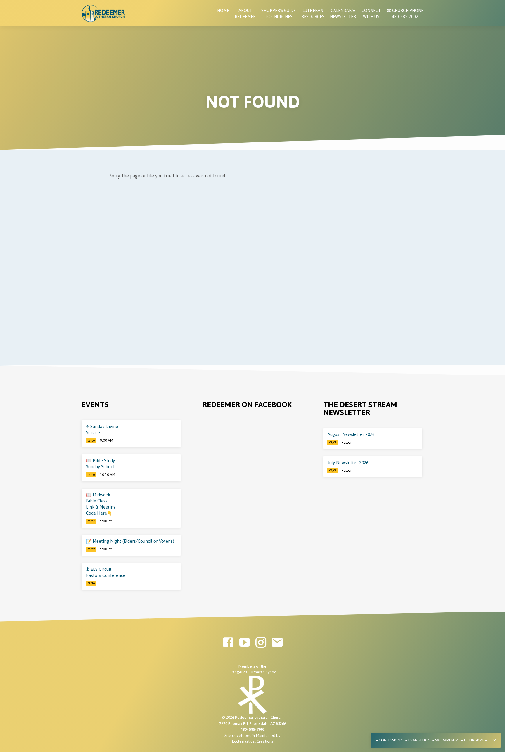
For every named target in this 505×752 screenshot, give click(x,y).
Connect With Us (371, 13)
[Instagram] (260, 642)
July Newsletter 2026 (348, 462)
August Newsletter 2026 (351, 434)
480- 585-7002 (253, 729)
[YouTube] (244, 642)
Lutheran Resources (312, 13)
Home (223, 10)
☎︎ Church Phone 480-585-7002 (404, 13)
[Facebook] (228, 642)
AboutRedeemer (245, 13)
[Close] (495, 740)
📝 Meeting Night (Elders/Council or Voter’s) (130, 541)
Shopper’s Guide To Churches (278, 13)
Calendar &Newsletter (343, 13)
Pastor (347, 443)
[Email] (277, 642)
